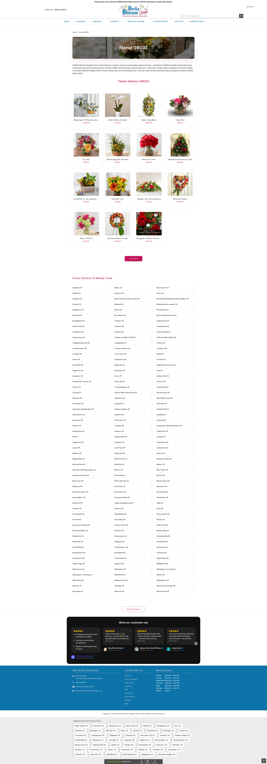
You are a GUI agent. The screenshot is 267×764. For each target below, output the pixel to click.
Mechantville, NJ (78, 464)
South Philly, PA (78, 547)
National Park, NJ (99, 745)
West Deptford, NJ (130, 754)
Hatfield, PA (161, 415)
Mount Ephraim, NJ (122, 481)
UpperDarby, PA (163, 558)
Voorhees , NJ (80, 754)
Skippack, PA (119, 542)
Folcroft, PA (161, 382)
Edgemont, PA (77, 371)
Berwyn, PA (76, 304)
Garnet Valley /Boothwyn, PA (126, 393)
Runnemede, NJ (121, 536)
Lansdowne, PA (162, 442)
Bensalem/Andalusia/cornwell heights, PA (173, 299)
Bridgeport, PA (78, 310)
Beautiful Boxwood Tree (180, 159)
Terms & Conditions (131, 679)
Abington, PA (77, 288)
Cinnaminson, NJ (78, 337)
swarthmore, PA (78, 558)
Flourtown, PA (120, 382)
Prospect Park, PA (121, 525)
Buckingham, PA (78, 321)
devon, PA (76, 359)
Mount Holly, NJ (132, 726)
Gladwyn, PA (77, 398)
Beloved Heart (180, 199)
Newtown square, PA (80, 492)
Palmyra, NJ (119, 508)
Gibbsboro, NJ (115, 735)
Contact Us (128, 686)
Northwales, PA (162, 497)
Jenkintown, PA (162, 431)
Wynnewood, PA (163, 591)
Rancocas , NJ (161, 745)
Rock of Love (149, 159)
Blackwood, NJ (152, 731)
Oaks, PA (160, 503)
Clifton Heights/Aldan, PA (166, 337)
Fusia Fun (180, 120)
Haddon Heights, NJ (122, 409)
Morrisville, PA (120, 475)
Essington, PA (77, 376)
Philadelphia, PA (121, 514)
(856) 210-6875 (60, 10)
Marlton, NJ (147, 726)
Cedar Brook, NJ (163, 321)
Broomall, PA (77, 315)
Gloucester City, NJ (147, 735)
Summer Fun (118, 199)
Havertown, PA (120, 420)
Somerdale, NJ (162, 542)
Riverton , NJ (80, 750)
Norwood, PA (77, 503)
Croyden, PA (77, 354)
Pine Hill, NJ (76, 520)
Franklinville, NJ (162, 387)
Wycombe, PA (77, 591)
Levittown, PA (120, 448)
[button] (71, 643)
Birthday (97, 21)
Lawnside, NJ (113, 740)
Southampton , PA (121, 547)
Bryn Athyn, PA (120, 315)
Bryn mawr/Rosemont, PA (166, 315)
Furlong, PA (76, 393)
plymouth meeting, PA (81, 525)
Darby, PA (160, 354)
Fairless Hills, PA (163, 376)
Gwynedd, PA (162, 404)
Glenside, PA (119, 404)
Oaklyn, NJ (115, 745)
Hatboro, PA (119, 415)
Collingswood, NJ (97, 735)
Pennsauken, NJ (78, 514)
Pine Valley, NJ (120, 520)
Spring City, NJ (162, 547)
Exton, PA (118, 376)
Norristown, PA (120, 492)
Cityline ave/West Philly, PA (125, 337)
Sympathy (114, 21)
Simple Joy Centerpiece (149, 199)
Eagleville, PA (120, 365)
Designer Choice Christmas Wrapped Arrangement (149, 238)
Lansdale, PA (119, 442)
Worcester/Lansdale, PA (166, 586)
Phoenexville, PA (163, 514)
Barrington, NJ (95, 731)
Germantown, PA (163, 393)
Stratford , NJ (142, 750)
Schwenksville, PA (163, 536)
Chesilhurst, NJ (78, 332)
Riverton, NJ (119, 531)
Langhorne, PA (77, 442)
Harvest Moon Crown (117, 238)
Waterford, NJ (120, 575)
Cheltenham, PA (163, 326)
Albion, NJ (118, 288)
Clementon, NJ (80, 735)
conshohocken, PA (79, 348)
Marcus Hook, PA (121, 459)
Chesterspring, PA (163, 332)
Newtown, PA (162, 486)
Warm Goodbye (148, 120)
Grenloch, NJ (165, 735)
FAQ (126, 689)
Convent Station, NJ (122, 348)
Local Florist (129, 693)
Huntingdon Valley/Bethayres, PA (169, 426)
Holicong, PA (161, 420)
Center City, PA (78, 326)
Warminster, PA (78, 569)
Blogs (126, 703)
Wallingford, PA (162, 564)
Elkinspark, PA (120, 371)
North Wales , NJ (78, 497)
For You (86, 159)
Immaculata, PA (78, 431)
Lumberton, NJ (129, 740)
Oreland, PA (76, 508)
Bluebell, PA (119, 304)
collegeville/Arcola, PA (81, 343)
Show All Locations (133, 609)
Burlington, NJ (168, 731)
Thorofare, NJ (158, 750)
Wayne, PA (161, 575)
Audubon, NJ (77, 299)
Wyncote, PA (119, 591)
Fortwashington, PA (122, 387)
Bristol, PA (118, 310)
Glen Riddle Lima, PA (164, 398)
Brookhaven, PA (163, 310)
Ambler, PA (76, 293)
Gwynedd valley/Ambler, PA (83, 409)
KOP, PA (75, 437)
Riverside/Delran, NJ (80, 531)
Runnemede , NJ (96, 750)
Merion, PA (119, 470)
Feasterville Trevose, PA (81, 382)
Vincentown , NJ (174, 750)
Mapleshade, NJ (78, 459)
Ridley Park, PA (162, 525)
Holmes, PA (76, 426)
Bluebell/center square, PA (167, 304)
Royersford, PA (78, 536)
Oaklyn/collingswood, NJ (124, 503)
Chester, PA (119, 332)
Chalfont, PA (119, 326)
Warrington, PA (120, 569)
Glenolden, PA (77, 404)
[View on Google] (105, 649)
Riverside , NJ (177, 745)
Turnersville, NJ (120, 558)
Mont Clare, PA (162, 470)
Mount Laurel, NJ (163, 481)
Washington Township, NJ (82, 575)
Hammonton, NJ (78, 415)
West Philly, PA (78, 580)
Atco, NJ (177, 726)
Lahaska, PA (161, 437)
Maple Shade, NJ (81, 726)
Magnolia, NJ (145, 740)
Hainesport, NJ (97, 740)
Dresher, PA (161, 359)
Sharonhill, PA (77, 542)
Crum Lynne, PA (120, 354)
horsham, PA (119, 426)
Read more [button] (109, 641)
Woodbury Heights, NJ (166, 754)
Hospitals (128, 700)
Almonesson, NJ (163, 288)
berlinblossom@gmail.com (85, 686)
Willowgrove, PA (163, 580)
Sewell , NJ (112, 750)
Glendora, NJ (130, 735)
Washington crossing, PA (166, 569)
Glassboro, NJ (120, 398)
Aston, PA (160, 293)
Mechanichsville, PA (164, 459)
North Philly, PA (162, 492)
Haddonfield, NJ (163, 409)
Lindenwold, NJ (162, 448)
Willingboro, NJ (147, 754)
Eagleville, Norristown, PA (166, 365)
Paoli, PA (160, 508)
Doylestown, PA (120, 359)
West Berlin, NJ (112, 754)
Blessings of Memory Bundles (86, 120)
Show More (134, 258)
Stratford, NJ (162, 553)
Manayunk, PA (120, 453)
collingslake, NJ (120, 343)
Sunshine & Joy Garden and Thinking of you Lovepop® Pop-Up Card (86, 199)
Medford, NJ (119, 464)
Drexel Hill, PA (77, 365)
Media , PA (160, 464)
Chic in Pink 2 (86, 238)
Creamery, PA (162, 348)
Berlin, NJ (124, 731)
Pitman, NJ (161, 520)
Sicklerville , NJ (127, 750)
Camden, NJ (119, 321)
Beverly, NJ (137, 731)
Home (66, 21)
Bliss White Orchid (118, 120)
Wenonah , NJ (96, 754)
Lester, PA (76, 448)
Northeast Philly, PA (122, 497)
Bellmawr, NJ (111, 731)
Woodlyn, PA (119, 586)
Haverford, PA (77, 420)
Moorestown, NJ (115, 726)
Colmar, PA (161, 343)
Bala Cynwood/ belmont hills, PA (127, 299)
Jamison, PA (119, 431)
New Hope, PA (120, 486)
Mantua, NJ (161, 453)
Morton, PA (161, 475)
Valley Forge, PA (78, 564)
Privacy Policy (129, 682)
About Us (128, 676)
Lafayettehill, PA (121, 437)
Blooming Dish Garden (117, 159)
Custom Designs (160, 21)
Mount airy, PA (77, 481)
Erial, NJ (160, 371)
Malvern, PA (76, 453)
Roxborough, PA (163, 531)
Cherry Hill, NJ (98, 726)
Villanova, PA (119, 564)
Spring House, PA (78, 553)
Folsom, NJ (76, 387)
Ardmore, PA (119, 293)
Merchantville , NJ (161, 740)
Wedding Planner (136, 21)
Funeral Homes (130, 696)
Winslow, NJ (77, 586)
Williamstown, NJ (121, 580)
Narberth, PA (77, 486)
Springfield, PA (120, 553)
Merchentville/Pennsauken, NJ (84, 470)
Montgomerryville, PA (80, 475)
